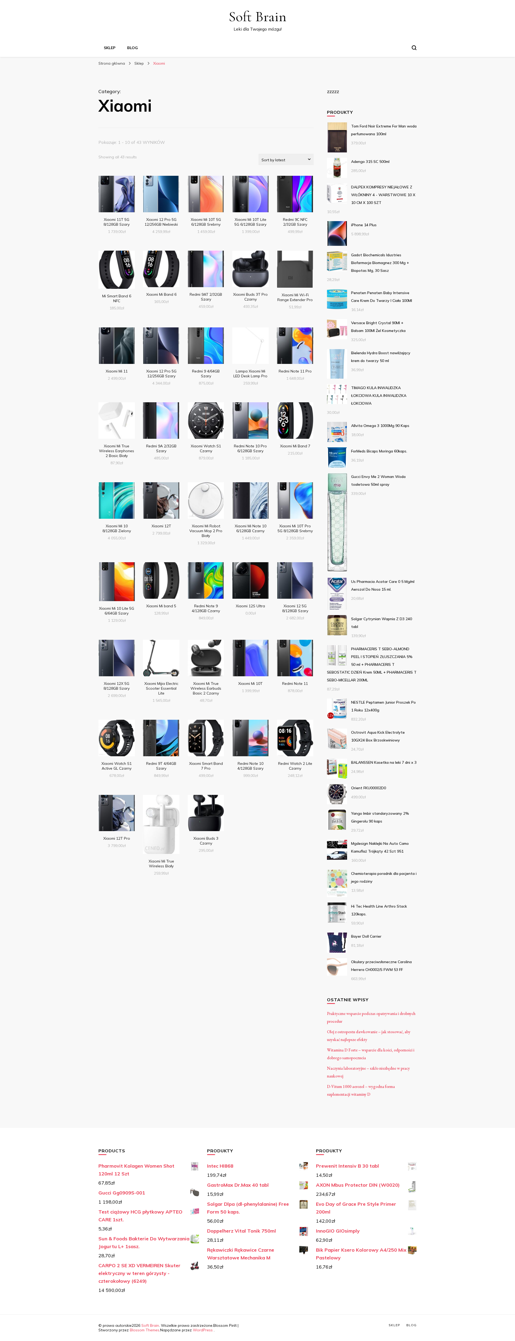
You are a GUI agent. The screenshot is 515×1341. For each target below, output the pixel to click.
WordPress (203, 1330)
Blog (132, 47)
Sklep (109, 47)
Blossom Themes (144, 1330)
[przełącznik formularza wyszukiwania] (414, 47)
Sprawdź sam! (116, 195)
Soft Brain (257, 16)
